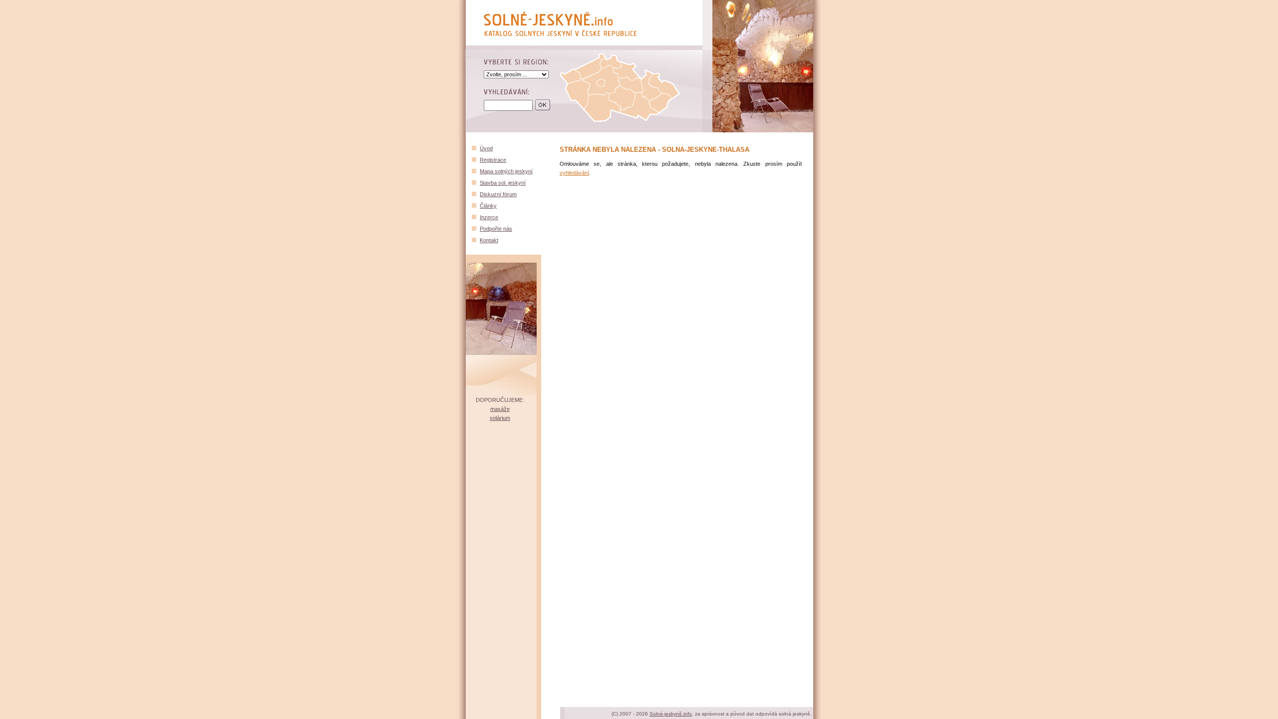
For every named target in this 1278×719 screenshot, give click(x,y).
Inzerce (489, 217)
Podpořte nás (496, 229)
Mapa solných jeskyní (506, 171)
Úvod (486, 148)
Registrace (493, 160)
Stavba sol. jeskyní (503, 183)
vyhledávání (574, 173)
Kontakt (489, 240)
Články (488, 206)
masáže (500, 409)
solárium (500, 418)
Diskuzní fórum (498, 194)
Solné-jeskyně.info (670, 714)
